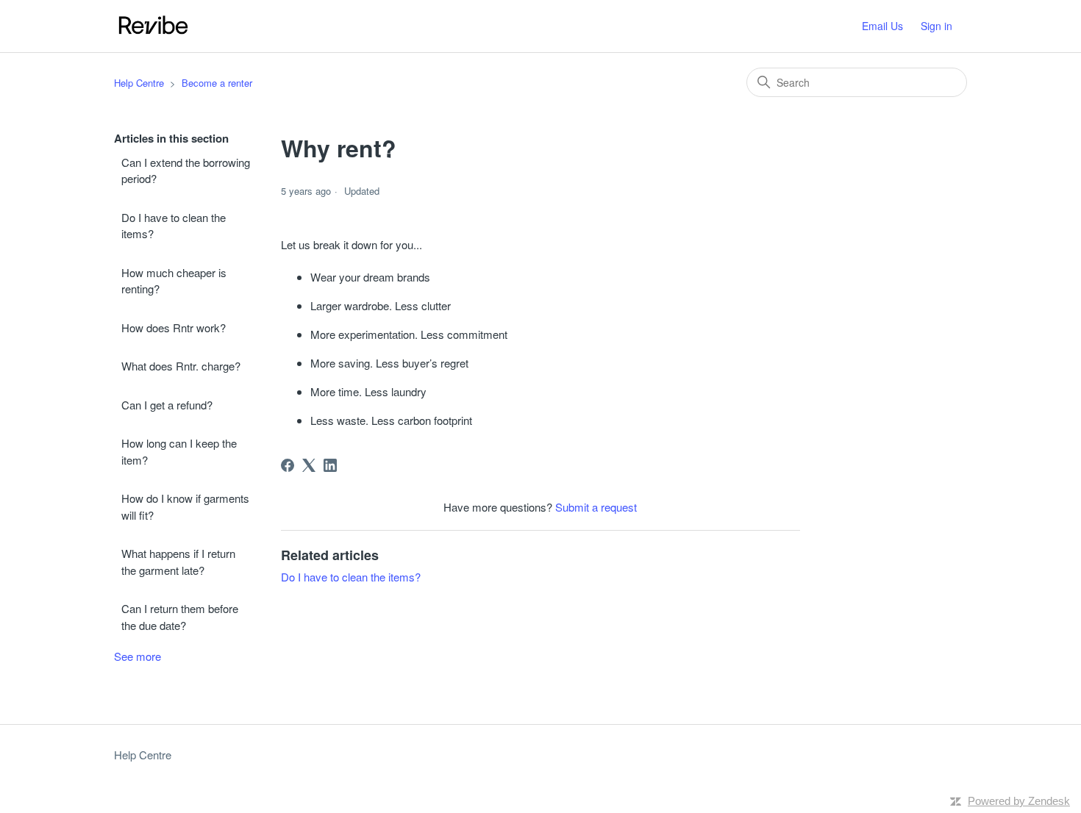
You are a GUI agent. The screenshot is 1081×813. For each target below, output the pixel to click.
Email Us (882, 25)
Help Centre (139, 83)
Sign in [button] (936, 25)
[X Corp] (308, 465)
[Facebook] (287, 465)
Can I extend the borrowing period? (185, 170)
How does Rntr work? (173, 327)
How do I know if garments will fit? (185, 506)
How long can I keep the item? (179, 451)
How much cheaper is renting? (173, 281)
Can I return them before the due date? (179, 617)
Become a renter (217, 83)
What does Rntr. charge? (180, 365)
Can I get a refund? (167, 404)
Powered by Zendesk (1019, 801)
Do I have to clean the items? (173, 225)
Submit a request (596, 507)
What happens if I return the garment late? (178, 561)
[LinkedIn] (330, 465)
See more (137, 656)
